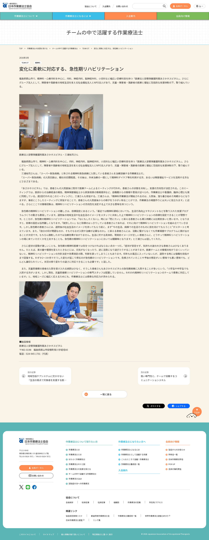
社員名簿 (101, 502)
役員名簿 (85, 502)
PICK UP (171, 464)
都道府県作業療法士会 (100, 516)
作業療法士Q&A (75, 478)
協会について (91, 6)
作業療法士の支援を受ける (37, 48)
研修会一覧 (173, 454)
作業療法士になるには (130, 449)
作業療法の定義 (134, 502)
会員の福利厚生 (174, 469)
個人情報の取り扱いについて (73, 534)
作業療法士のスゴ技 (77, 464)
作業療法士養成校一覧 (130, 464)
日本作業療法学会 (175, 459)
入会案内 (106, 6)
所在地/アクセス (156, 502)
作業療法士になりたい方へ (132, 441)
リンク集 (96, 520)
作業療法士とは (75, 454)
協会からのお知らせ (176, 449)
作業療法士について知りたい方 (82, 441)
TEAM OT (85, 48)
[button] (199, 6)
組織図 (116, 502)
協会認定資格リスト (74, 516)
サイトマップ (48, 534)
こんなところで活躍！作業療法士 (135, 459)
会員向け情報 (172, 441)
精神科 (37, 62)
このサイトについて (27, 534)
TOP (21, 48)
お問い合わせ (122, 6)
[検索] (164, 6)
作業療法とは (74, 449)
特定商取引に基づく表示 (102, 534)
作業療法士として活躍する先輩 (134, 454)
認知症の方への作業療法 (79, 483)
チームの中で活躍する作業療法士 (65, 48)
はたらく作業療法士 (77, 459)
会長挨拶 (69, 502)
